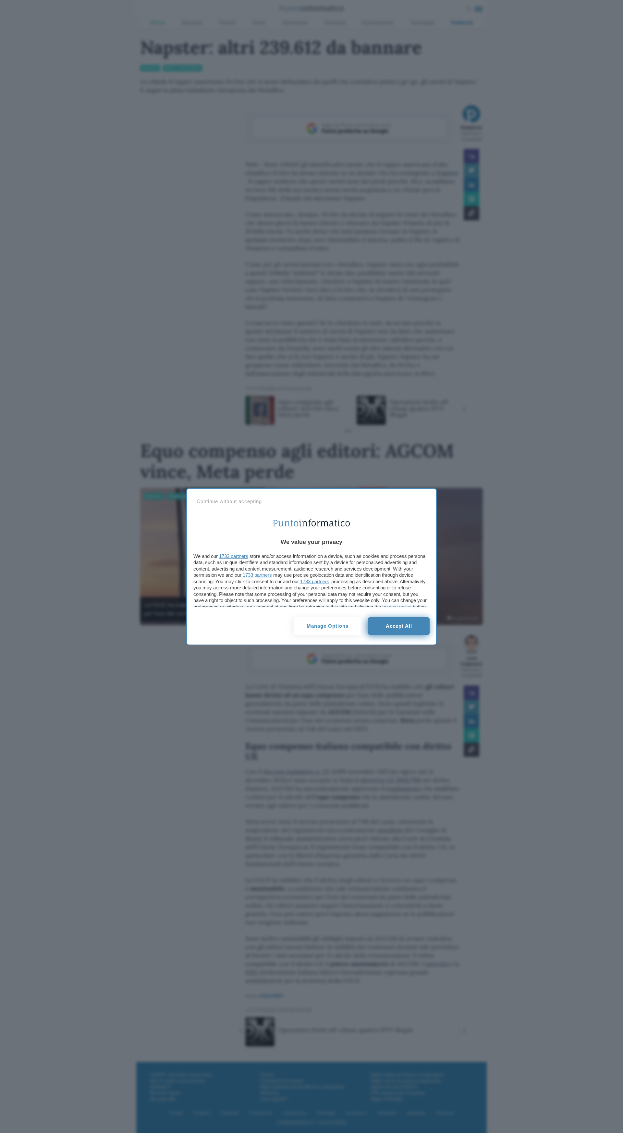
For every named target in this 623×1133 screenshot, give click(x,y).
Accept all (399, 626)
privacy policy (396, 607)
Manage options (327, 626)
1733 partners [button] (233, 556)
